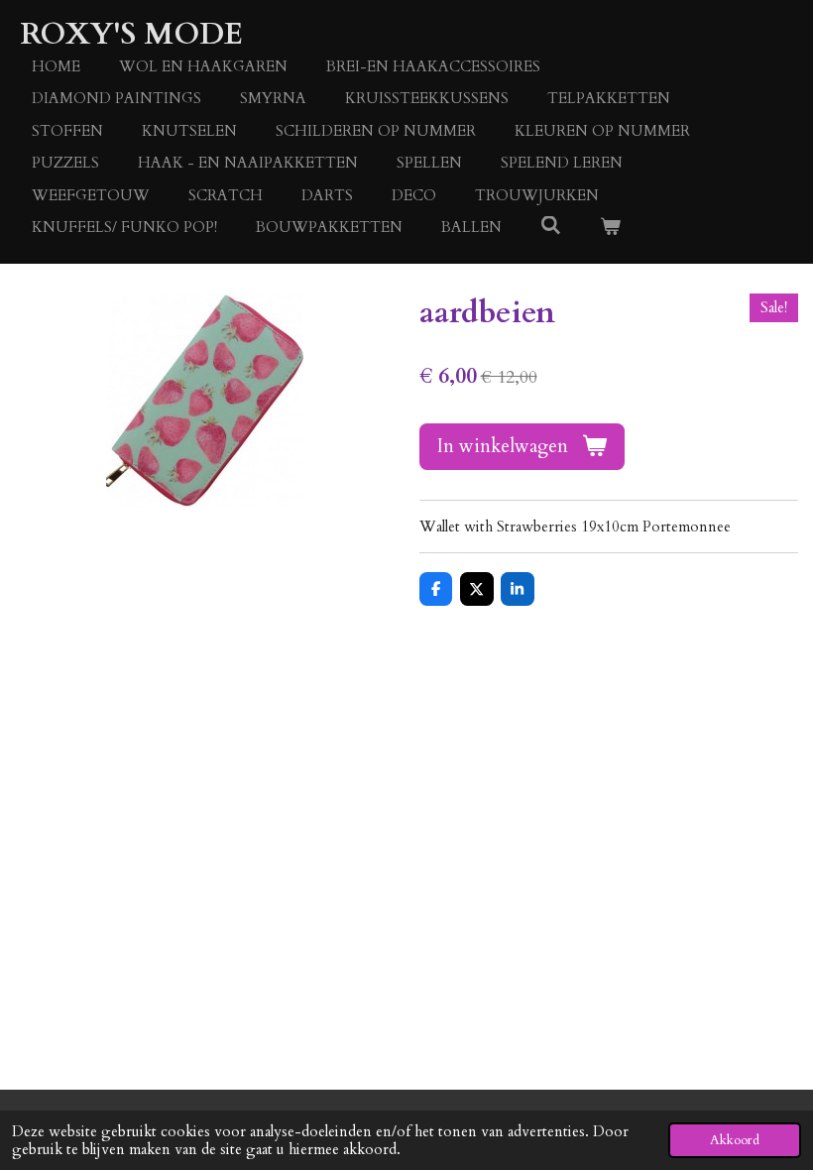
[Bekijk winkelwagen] (610, 227)
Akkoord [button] (734, 1140)
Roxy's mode (131, 34)
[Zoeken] (550, 226)
